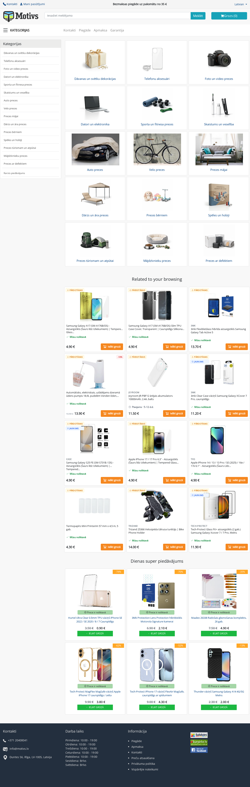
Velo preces (10, 108)
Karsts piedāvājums (14, 173)
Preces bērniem (13, 132)
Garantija (117, 30)
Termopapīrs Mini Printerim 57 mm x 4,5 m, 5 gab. (92, 527)
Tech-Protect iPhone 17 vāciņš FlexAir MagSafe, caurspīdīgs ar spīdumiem (157, 693)
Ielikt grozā (96, 633)
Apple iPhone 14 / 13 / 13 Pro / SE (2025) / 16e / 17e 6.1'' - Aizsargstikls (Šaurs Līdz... (217, 464)
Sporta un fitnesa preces (18, 84)
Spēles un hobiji (13, 140)
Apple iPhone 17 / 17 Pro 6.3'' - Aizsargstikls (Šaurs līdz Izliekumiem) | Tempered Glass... (154, 461)
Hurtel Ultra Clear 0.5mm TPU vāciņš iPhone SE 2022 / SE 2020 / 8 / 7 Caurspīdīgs (95, 619)
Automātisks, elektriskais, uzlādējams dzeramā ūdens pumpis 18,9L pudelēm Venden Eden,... (93, 394)
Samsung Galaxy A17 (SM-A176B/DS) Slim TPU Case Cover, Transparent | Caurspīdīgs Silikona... (156, 327)
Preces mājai (11, 116)
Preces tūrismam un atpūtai (20, 148)
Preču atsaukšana (142, 758)
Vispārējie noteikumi (144, 769)
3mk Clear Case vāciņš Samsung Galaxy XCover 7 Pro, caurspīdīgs (219, 397)
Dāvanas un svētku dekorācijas (21, 53)
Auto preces (11, 100)
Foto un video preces (16, 68)
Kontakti (12, 4)
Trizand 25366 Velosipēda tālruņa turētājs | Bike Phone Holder (156, 531)
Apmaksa (100, 30)
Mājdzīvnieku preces (15, 156)
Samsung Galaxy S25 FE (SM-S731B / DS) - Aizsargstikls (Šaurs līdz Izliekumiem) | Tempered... (90, 466)
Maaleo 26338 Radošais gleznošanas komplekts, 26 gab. (218, 619)
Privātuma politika (143, 764)
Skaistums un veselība (16, 92)
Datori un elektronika (16, 76)
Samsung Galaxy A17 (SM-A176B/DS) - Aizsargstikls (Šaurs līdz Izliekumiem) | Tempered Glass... (94, 329)
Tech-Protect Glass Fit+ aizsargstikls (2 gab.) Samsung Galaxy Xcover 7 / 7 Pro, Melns (216, 531)
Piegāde (85, 30)
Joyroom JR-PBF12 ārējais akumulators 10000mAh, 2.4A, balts (151, 397)
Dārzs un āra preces (15, 124)
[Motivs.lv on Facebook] (199, 750)
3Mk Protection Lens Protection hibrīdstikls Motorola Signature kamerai (157, 619)
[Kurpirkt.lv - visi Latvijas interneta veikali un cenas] (199, 743)
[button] (241, 4)
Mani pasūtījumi (34, 4)
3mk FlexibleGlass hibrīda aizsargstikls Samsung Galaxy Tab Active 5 (218, 330)
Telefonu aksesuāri (14, 61)
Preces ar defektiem (15, 163)
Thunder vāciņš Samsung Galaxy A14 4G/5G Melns (219, 693)
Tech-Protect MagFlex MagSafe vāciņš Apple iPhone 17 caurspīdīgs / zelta (95, 693)
